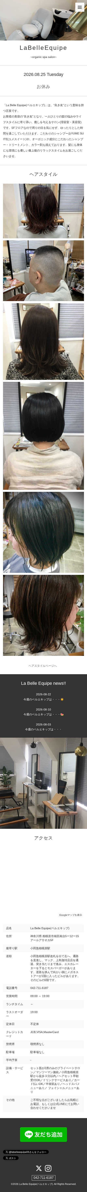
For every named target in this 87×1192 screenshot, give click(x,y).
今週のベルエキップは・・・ (43, 727)
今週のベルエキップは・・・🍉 (43, 712)
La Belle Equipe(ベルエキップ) (36, 1184)
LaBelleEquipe (43, 47)
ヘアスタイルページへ (43, 665)
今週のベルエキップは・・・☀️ (43, 697)
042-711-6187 (44, 1177)
